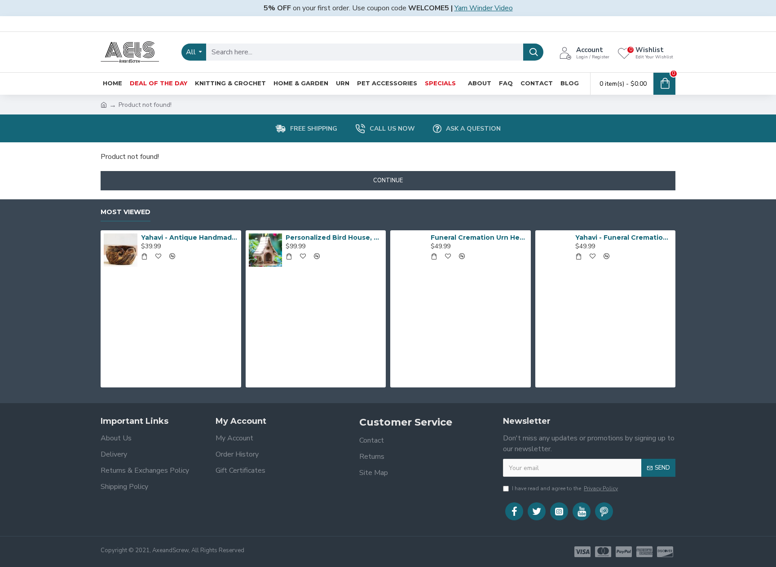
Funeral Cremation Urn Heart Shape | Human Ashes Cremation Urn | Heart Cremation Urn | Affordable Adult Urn (479, 237)
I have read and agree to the (565, 488)
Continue (388, 180)
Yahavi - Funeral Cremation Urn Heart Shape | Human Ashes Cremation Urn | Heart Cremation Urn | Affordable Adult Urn (623, 237)
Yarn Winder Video (483, 8)
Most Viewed (125, 212)
